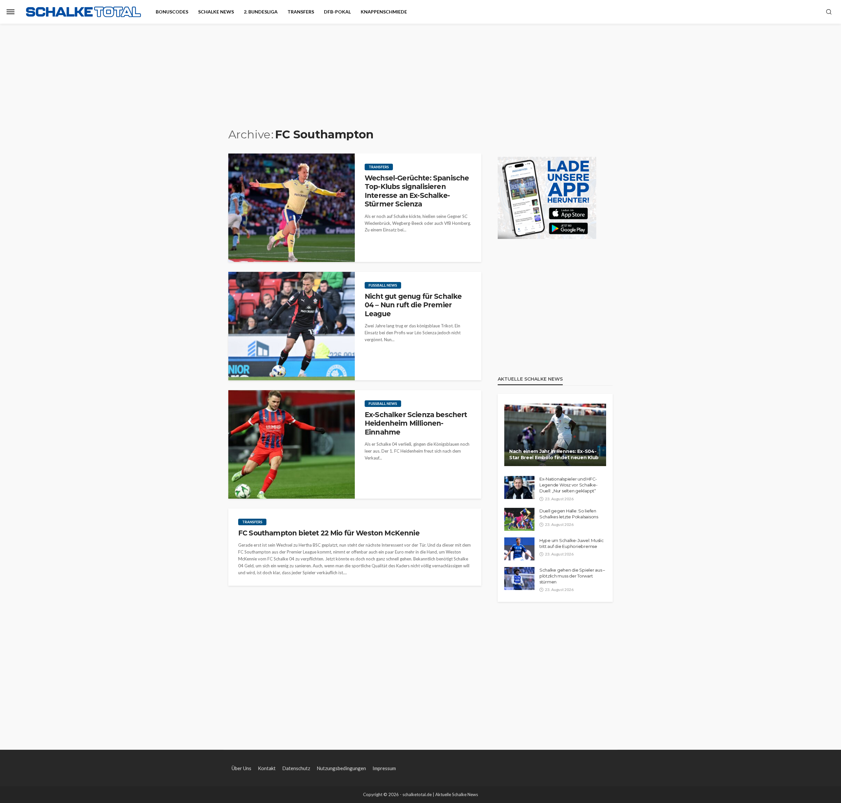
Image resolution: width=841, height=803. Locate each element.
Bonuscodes (172, 11)
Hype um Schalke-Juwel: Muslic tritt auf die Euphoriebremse (571, 543)
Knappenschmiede (384, 11)
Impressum (384, 768)
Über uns (241, 768)
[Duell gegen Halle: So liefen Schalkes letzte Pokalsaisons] (519, 519)
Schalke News (216, 11)
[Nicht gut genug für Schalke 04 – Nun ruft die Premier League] (291, 326)
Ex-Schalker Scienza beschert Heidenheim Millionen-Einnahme (416, 423)
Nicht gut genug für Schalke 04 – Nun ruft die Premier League (413, 305)
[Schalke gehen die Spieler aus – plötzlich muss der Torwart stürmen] (519, 578)
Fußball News (383, 285)
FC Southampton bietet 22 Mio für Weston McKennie (329, 533)
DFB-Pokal (337, 11)
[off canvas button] (10, 12)
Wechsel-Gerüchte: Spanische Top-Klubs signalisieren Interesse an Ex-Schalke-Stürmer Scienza (417, 191)
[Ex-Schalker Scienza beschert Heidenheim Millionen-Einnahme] (291, 444)
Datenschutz (296, 768)
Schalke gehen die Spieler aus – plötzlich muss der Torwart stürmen (572, 575)
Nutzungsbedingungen (341, 768)
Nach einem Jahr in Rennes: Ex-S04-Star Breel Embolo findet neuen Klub (554, 454)
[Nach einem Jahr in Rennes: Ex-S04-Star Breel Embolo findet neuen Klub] (555, 435)
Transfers (300, 11)
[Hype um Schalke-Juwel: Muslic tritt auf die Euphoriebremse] (519, 548)
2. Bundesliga (261, 11)
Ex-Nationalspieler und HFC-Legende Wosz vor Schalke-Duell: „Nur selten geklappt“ (568, 484)
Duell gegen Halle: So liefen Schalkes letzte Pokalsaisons (568, 513)
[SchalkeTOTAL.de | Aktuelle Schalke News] (83, 12)
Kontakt (267, 768)
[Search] (828, 12)
